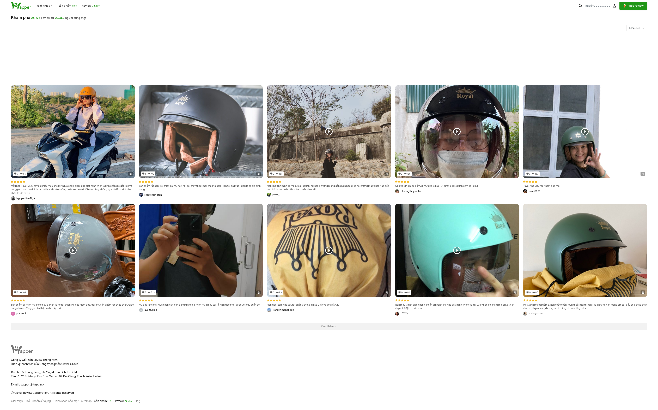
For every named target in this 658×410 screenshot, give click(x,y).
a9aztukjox (150, 309)
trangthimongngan (283, 309)
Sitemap (86, 401)
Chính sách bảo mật (66, 401)
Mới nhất (635, 28)
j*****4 (276, 194)
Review (91, 6)
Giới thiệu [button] (43, 6)
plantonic (21, 313)
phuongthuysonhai (411, 191)
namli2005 (534, 191)
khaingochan (536, 313)
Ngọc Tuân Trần (153, 194)
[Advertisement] (329, 59)
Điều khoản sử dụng (38, 401)
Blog (137, 401)
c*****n (405, 313)
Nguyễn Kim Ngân (26, 198)
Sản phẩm (67, 6)
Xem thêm (327, 326)
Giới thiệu (17, 401)
